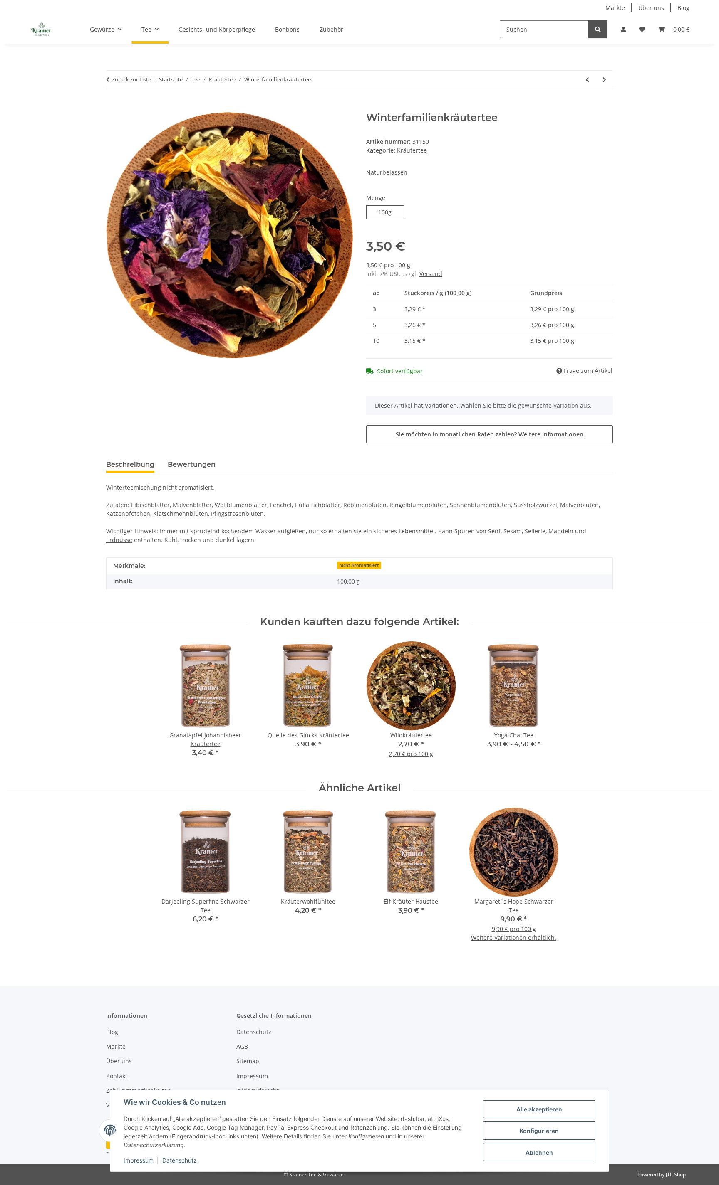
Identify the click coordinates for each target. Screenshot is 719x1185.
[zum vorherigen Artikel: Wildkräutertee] (587, 80)
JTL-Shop (676, 1174)
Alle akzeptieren (539, 1109)
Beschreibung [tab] (130, 464)
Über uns (651, 8)
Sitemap (247, 1061)
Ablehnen (539, 1152)
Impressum (139, 1160)
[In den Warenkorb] (112, 107)
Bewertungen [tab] (192, 464)
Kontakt (116, 1076)
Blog (683, 8)
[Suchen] (597, 29)
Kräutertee (412, 150)
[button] (623, 29)
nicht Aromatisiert (359, 565)
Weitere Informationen (550, 434)
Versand (430, 274)
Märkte (615, 8)
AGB (242, 1046)
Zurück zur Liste (131, 79)
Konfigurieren (539, 1130)
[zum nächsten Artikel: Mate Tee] (604, 80)
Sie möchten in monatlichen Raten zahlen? (489, 434)
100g (391, 212)
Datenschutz (179, 1160)
